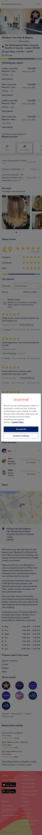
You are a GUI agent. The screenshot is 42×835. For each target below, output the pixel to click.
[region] (21, 417)
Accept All (21, 429)
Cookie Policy (17, 422)
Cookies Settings (21, 436)
